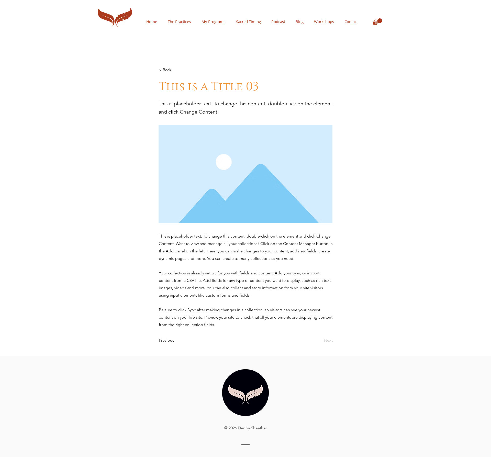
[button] (377, 21)
